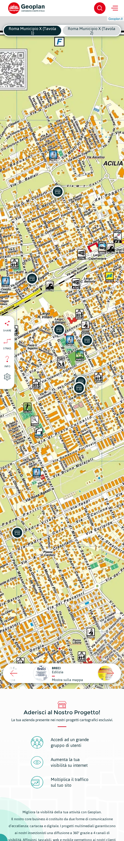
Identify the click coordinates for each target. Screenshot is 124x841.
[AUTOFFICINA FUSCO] (87, 340)
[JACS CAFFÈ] (59, 329)
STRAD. (7, 348)
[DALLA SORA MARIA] (17, 532)
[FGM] (79, 388)
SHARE (7, 330)
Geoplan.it (115, 18)
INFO (7, 366)
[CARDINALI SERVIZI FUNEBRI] (57, 191)
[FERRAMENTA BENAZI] (32, 278)
